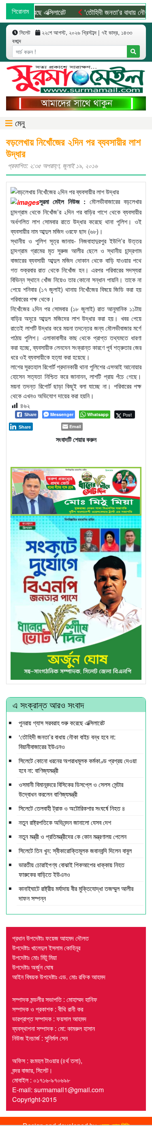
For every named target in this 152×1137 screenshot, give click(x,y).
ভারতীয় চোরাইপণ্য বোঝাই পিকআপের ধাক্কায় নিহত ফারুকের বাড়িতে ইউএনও (71, 869)
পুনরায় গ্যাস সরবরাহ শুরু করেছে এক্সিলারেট (62, 722)
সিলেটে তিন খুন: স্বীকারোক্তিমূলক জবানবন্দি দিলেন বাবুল (75, 850)
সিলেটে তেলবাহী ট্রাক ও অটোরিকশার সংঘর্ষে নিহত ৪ (72, 808)
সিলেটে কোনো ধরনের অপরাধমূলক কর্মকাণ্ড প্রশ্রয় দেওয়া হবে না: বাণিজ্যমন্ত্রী (78, 765)
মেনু (19, 123)
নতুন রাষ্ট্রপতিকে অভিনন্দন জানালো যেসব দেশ (65, 822)
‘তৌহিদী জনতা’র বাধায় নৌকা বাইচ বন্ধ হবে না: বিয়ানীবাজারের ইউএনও (67, 741)
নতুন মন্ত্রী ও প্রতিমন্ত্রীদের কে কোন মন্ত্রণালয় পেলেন (72, 836)
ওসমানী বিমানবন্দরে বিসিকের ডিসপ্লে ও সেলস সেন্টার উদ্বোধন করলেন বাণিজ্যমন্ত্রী (71, 789)
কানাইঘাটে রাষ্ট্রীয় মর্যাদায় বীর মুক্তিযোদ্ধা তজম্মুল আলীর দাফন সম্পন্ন (76, 893)
